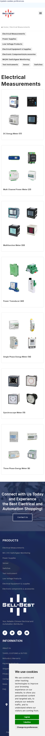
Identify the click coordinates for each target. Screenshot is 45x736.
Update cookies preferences (12, 1)
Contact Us (22, 517)
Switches (38, 65)
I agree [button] (27, 717)
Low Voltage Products (12, 44)
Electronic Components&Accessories (19, 54)
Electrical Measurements (13, 34)
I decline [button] (27, 722)
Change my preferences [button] (27, 727)
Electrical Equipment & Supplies (16, 49)
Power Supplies (9, 39)
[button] (40, 13)
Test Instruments (10, 65)
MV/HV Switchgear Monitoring (16, 59)
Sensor (26, 65)
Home (5, 27)
